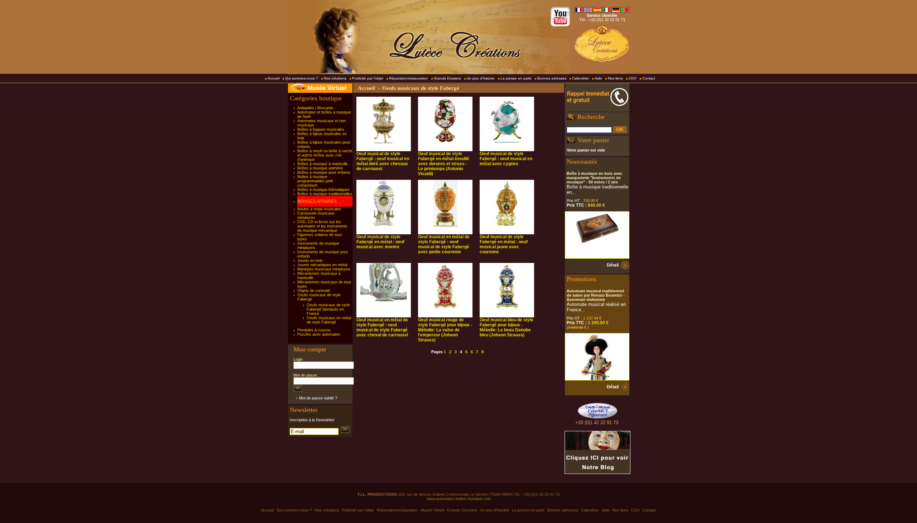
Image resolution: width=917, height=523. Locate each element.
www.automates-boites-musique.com (459, 498)
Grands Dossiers (447, 78)
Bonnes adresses (551, 78)
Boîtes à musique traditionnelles (324, 194)
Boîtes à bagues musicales (320, 129)
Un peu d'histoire (481, 78)
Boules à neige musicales (319, 209)
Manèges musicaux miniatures (323, 269)
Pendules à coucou (314, 330)
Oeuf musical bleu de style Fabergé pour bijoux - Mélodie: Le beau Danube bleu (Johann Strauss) (506, 327)
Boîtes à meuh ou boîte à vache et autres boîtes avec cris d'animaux (324, 155)
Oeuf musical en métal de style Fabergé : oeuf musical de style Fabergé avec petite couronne (444, 244)
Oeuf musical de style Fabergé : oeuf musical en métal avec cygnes (506, 158)
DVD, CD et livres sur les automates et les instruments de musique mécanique (322, 226)
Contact (648, 78)
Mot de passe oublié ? (318, 398)
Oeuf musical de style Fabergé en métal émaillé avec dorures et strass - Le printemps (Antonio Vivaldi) (443, 163)
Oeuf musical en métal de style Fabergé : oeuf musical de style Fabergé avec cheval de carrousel (382, 327)
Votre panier (593, 140)
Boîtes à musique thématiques (323, 189)
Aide (598, 78)
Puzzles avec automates (318, 334)
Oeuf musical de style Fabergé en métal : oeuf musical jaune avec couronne (504, 244)
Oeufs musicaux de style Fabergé (420, 88)
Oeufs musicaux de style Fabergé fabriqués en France (328, 309)
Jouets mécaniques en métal (322, 265)
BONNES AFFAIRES (317, 201)
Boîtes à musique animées (320, 168)
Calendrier (580, 78)
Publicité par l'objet (367, 78)
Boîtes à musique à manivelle (322, 164)
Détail (613, 265)
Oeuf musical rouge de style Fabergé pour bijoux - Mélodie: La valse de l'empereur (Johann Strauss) (445, 329)
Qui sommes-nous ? (301, 78)
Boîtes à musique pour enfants (323, 172)
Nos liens (615, 78)
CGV (633, 78)
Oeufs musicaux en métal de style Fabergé (329, 320)
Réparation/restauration (408, 78)
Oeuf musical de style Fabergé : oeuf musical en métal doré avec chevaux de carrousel (382, 161)
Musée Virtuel (326, 88)
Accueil (273, 78)
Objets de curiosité (313, 290)
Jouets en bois (310, 260)
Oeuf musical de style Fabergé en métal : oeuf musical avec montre (380, 241)
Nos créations (335, 78)
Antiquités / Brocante (315, 108)
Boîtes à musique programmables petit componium (315, 180)
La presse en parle (516, 78)
